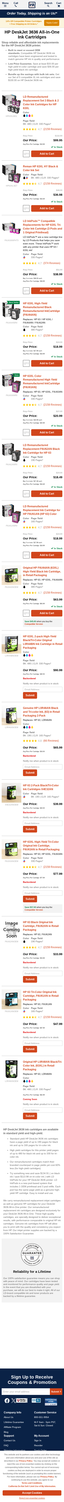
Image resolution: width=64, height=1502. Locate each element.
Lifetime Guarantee (14, 1422)
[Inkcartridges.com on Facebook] (7, 1402)
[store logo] (32, 5)
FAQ (6, 1445)
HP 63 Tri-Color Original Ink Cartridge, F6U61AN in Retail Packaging (41, 996)
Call (16, 3)
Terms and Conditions (32, 1483)
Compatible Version (34, 624)
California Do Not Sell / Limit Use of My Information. (32, 1486)
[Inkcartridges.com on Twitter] (13, 1402)
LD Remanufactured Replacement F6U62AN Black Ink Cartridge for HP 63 (41, 449)
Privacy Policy (25, 1461)
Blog (6, 1432)
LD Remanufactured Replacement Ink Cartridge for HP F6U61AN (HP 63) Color (41, 510)
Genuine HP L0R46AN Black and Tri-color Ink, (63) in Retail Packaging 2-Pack (41, 712)
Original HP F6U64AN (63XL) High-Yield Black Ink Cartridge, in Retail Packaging (42, 571)
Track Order (40, 1450)
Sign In (37, 1440)
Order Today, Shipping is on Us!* (32, 13)
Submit (30, 695)
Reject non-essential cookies (32, 1498)
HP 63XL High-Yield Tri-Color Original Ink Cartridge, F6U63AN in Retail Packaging (41, 845)
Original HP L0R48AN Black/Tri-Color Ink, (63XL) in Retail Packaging (42, 1065)
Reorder (38, 1445)
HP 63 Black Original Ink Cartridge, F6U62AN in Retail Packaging (41, 926)
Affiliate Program (12, 1427)
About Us (8, 1417)
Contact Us (9, 1440)
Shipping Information (14, 1450)
